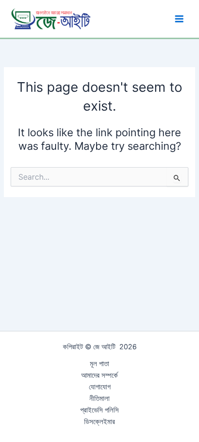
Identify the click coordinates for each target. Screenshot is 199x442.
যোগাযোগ (100, 387)
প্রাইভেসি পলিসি (99, 410)
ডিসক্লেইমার (99, 421)
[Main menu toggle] (179, 19)
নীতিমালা (99, 398)
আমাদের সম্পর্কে (99, 375)
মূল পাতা (99, 363)
